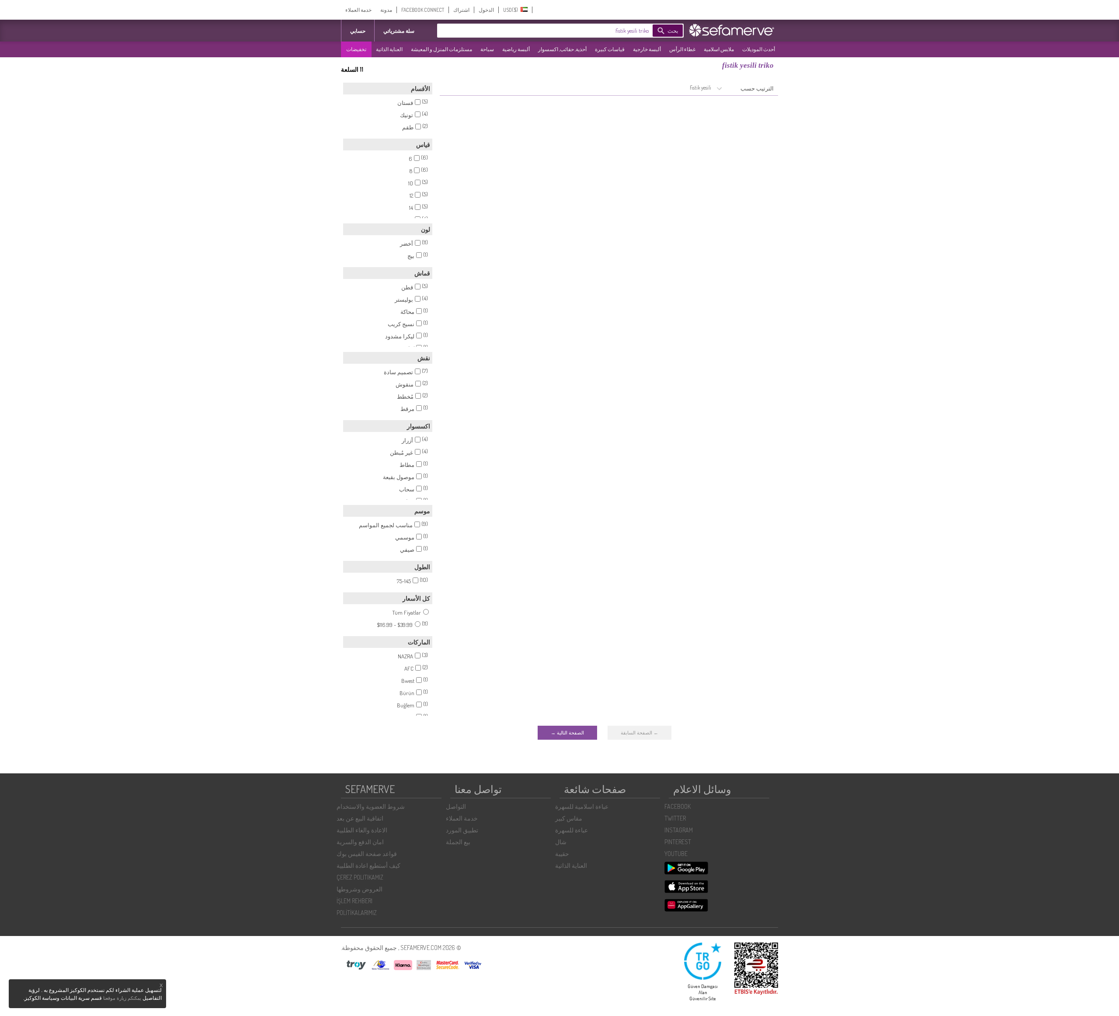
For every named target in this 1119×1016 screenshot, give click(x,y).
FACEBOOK (677, 806)
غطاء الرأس (682, 49)
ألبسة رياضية (516, 49)
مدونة (386, 10)
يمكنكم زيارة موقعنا (122, 998)
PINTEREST (677, 842)
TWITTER (675, 818)
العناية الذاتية (389, 49)
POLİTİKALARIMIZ (357, 912)
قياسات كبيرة (610, 49)
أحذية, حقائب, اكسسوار (562, 49)
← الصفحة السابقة (639, 732)
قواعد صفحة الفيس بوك (367, 853)
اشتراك (461, 10)
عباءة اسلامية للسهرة (581, 806)
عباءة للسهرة (571, 830)
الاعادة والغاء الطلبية (362, 830)
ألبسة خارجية (647, 49)
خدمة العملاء (358, 10)
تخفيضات (356, 49)
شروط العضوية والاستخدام (371, 806)
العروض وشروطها (359, 889)
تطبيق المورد (462, 830)
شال (560, 842)
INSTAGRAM (678, 830)
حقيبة (562, 853)
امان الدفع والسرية (360, 842)
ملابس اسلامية (719, 49)
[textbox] (557, 31)
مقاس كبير (568, 818)
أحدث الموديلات (758, 49)
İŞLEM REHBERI (354, 901)
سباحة (487, 49)
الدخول (486, 10)
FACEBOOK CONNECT (422, 10)
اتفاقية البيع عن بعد (360, 818)
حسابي (357, 31)
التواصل (456, 806)
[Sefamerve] (733, 30)
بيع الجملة (458, 842)
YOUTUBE (676, 853)
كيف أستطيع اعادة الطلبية (368, 865)
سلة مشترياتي (398, 31)
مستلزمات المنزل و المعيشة (441, 49)
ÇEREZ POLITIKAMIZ (360, 877)
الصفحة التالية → (567, 732)
